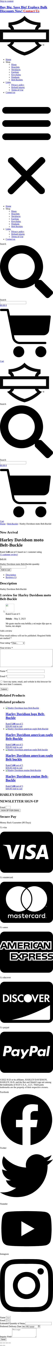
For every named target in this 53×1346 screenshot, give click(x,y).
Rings (14, 64)
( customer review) (9, 554)
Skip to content (6, 1)
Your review (6, 648)
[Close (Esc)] (9, 1342)
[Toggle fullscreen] (4, 1342)
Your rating (6, 643)
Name (3, 671)
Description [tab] (11, 575)
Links (8, 82)
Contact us (10, 92)
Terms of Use (17, 90)
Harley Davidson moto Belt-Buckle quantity (19, 564)
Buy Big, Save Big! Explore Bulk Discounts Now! (23, 9)
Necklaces (15, 69)
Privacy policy (17, 85)
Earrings (15, 72)
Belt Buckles (17, 80)
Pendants (15, 77)
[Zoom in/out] (1, 1342)
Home (8, 59)
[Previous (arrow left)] (1, 1345)
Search (3, 244)
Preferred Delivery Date (11, 1326)
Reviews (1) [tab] (11, 577)
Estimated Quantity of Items (12, 1323)
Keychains (16, 74)
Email (3, 676)
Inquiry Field (6, 1336)
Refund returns (18, 87)
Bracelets (15, 67)
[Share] (7, 1342)
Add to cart (5, 570)
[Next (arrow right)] (4, 1345)
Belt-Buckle (12, 524)
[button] (26, 149)
